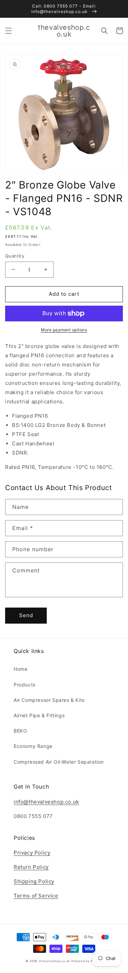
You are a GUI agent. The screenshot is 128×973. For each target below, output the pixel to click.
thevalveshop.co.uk (54, 961)
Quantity (14, 256)
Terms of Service (36, 895)
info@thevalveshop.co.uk (46, 801)
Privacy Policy (32, 852)
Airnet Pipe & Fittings (39, 715)
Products (24, 684)
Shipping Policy (34, 881)
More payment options (64, 329)
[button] (8, 30)
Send (26, 615)
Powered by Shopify (87, 961)
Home (20, 669)
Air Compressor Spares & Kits (49, 700)
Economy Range (33, 746)
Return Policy (31, 867)
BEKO (20, 731)
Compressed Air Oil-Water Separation (59, 762)
